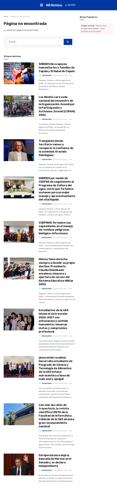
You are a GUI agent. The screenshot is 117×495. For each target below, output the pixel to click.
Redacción (46, 75)
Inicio (6, 16)
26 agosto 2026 (60, 75)
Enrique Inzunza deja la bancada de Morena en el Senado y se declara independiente (55, 461)
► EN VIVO (70, 5)
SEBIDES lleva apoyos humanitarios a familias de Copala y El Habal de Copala (57, 67)
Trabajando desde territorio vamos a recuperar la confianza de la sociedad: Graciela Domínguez (56, 148)
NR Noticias (54, 5)
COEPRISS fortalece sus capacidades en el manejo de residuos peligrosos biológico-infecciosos (56, 228)
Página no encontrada (20, 16)
